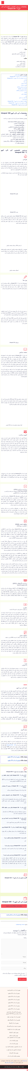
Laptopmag (18, 924)
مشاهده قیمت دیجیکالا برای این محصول (14, 906)
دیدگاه (25, 937)
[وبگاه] (14, 968)
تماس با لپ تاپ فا (9, 1062)
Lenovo (23, 924)
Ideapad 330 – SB (11, 745)
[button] (2, 885)
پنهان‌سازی (17, 74)
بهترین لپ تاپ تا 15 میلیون (14, 760)
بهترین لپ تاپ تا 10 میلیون (13, 756)
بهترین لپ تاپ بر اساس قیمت (13, 914)
